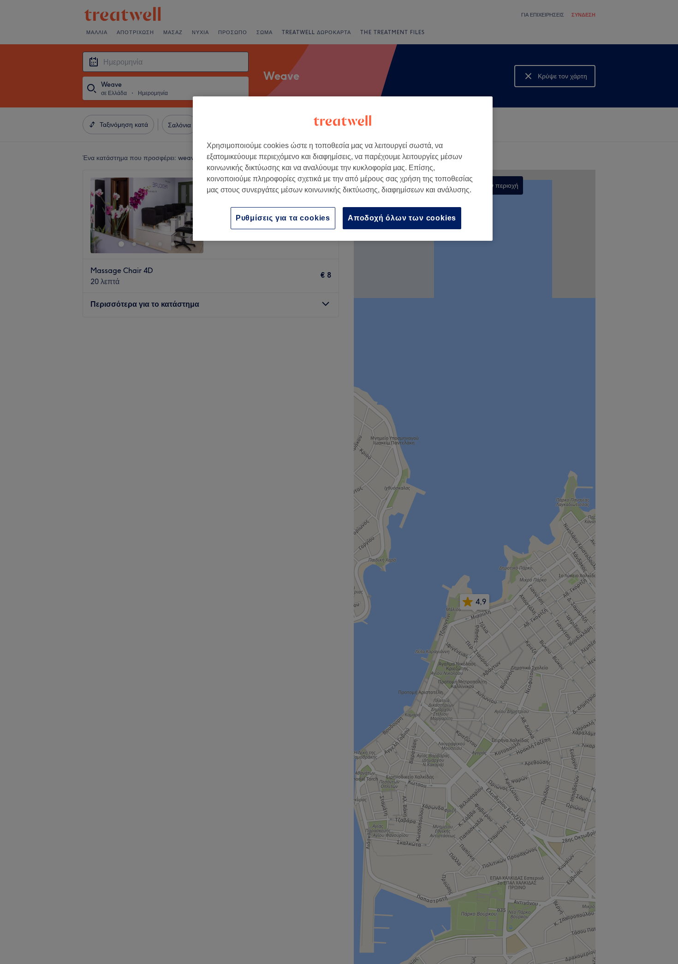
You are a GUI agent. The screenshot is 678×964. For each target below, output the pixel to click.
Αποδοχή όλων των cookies (402, 218)
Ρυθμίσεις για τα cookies (283, 218)
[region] (343, 168)
